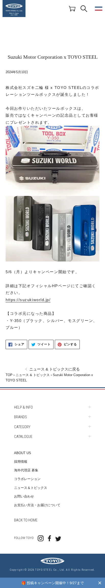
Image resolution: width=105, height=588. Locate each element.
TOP (9, 375)
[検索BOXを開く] (84, 8)
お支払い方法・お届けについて (37, 505)
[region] (52, 583)
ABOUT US (22, 453)
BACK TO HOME (25, 520)
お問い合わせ (24, 496)
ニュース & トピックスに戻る (54, 369)
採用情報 (20, 461)
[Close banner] (99, 582)
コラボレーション (27, 479)
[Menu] (98, 8)
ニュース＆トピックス (30, 488)
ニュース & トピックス (33, 375)
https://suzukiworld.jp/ (28, 300)
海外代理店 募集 (26, 470)
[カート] (72, 8)
